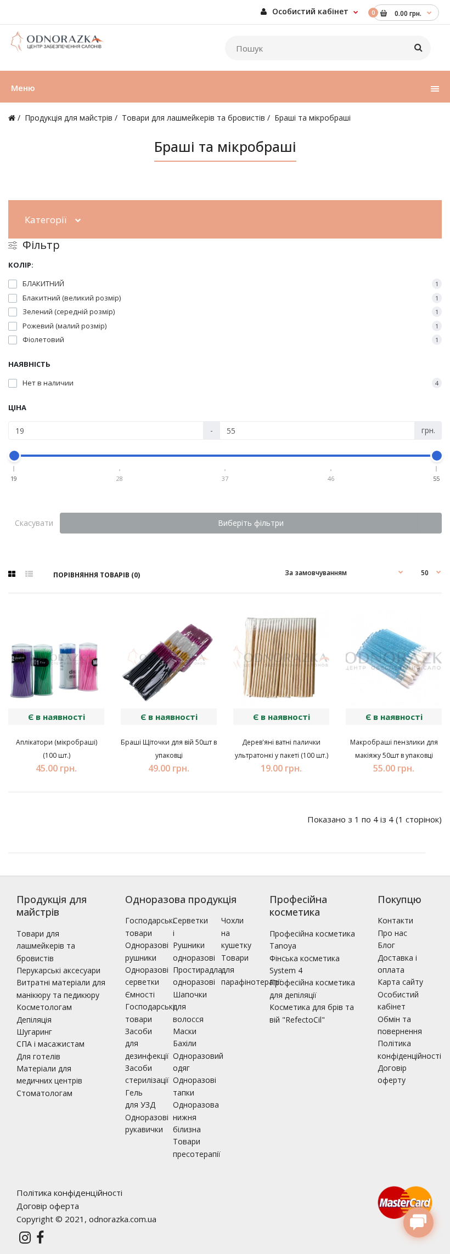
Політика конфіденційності (69, 1192)
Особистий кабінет (309, 11)
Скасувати (34, 523)
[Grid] (11, 574)
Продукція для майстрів (69, 117)
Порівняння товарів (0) (96, 575)
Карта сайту (400, 982)
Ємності (140, 994)
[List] (29, 574)
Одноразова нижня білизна (196, 1116)
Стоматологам (44, 1093)
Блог (386, 945)
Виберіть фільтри (251, 523)
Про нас (392, 933)
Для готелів (38, 1056)
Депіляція (34, 1019)
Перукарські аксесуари (58, 970)
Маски (184, 1031)
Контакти (395, 920)
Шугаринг (34, 1031)
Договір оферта (47, 1205)
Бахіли (184, 1043)
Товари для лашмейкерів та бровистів (193, 117)
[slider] (14, 455)
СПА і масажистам (50, 1044)
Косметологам (44, 1007)
